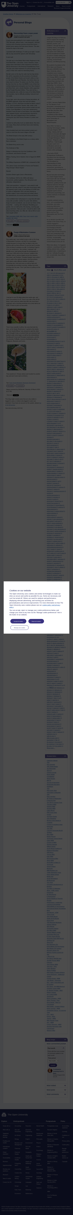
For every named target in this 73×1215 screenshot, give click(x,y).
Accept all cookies (18, 621)
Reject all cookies (36, 621)
